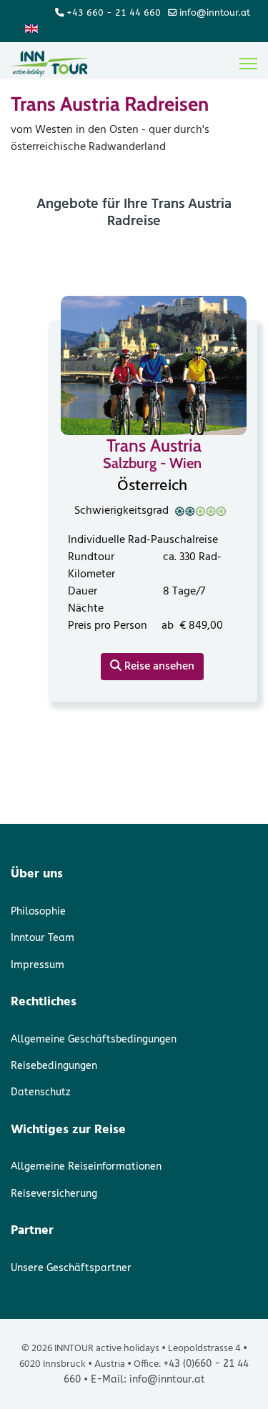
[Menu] (248, 63)
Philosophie (38, 911)
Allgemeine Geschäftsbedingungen (94, 1039)
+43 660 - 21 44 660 (113, 12)
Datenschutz (41, 1092)
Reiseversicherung (54, 1194)
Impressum (37, 965)
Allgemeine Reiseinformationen (86, 1166)
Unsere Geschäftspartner (71, 1268)
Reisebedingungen (54, 1066)
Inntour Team (42, 938)
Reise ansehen (157, 666)
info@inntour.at (214, 12)
